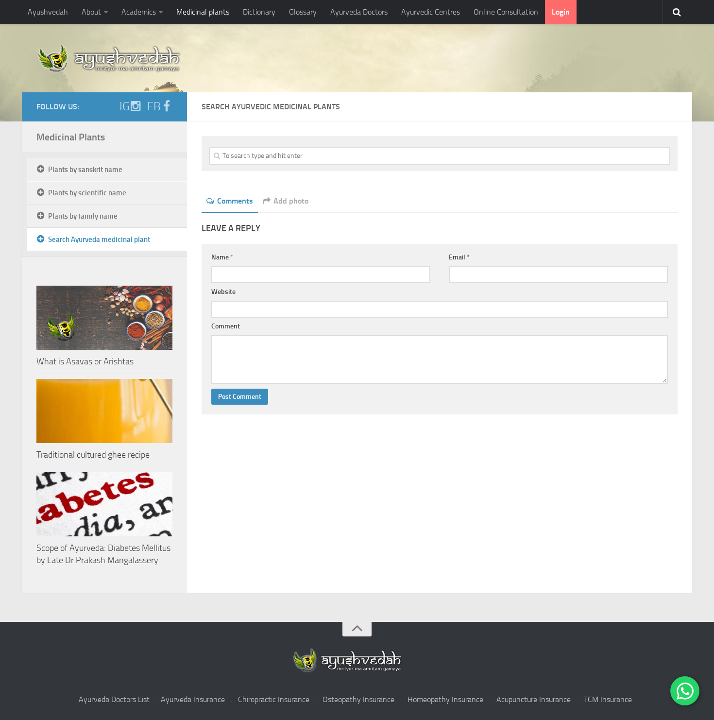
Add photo (290, 201)
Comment (225, 326)
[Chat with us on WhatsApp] (684, 690)
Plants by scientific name (87, 193)
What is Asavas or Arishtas (85, 361)
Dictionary (259, 12)
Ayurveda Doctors (359, 12)
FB (154, 106)
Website (223, 292)
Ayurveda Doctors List (114, 699)
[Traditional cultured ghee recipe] (104, 411)
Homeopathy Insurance (445, 699)
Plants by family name (83, 216)
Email (459, 257)
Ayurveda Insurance (193, 699)
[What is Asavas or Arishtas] (104, 318)
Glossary (303, 12)
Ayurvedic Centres (430, 12)
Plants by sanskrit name (85, 169)
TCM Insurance (608, 699)
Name (222, 257)
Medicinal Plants (70, 137)
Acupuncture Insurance (533, 699)
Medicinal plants (202, 12)
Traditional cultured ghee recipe (93, 454)
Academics (138, 12)
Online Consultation (506, 12)
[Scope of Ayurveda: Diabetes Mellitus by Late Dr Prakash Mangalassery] (104, 504)
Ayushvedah (48, 12)
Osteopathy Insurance (358, 699)
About (91, 12)
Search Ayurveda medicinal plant (99, 239)
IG (124, 106)
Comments (235, 201)
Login (561, 12)
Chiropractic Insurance (273, 699)
